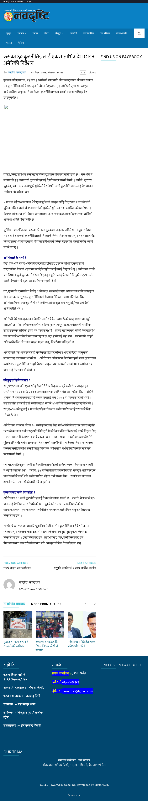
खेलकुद (58, 33)
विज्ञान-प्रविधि (121, 33)
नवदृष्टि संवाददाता (17, 72)
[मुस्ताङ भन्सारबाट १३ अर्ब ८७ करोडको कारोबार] (17, 624)
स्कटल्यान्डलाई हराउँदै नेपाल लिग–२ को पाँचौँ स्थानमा (47, 646)
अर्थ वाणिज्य (104, 33)
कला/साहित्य (88, 33)
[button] (139, 33)
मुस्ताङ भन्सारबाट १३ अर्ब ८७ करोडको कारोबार (15, 644)
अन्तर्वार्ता (73, 33)
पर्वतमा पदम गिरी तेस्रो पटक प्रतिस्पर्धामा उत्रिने (81, 644)
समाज (35, 33)
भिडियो (21, 42)
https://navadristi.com (33, 589)
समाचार (21, 33)
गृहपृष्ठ (8, 33)
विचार (46, 33)
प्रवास (9, 42)
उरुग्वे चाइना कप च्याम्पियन (17, 568)
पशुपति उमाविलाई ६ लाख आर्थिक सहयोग (75, 568)
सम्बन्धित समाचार (14, 605)
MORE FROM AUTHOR (46, 604)
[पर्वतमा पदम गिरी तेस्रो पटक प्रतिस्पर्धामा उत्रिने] (82, 624)
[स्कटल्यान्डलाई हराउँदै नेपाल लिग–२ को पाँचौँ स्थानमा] (50, 624)
